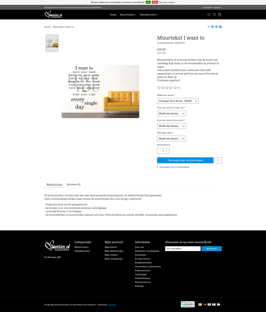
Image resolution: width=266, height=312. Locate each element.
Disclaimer (140, 255)
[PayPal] (214, 304)
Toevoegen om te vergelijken (174, 167)
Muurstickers (82, 247)
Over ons (139, 247)
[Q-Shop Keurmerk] (188, 306)
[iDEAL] (200, 304)
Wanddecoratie (82, 251)
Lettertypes (141, 274)
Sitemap (139, 286)
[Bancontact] (218, 304)
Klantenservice (143, 282)
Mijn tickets (111, 255)
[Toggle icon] (209, 14)
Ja (148, 2)
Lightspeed (111, 305)
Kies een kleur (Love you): (171, 120)
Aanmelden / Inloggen (212, 7)
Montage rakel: (165, 132)
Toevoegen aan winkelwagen (185, 160)
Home (113, 14)
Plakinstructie (142, 270)
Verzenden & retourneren (148, 266)
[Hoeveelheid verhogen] (166, 151)
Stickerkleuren (143, 278)
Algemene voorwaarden (147, 251)
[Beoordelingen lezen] (167, 88)
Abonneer (211, 248)
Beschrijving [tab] (54, 184)
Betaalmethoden (143, 262)
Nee (155, 2)
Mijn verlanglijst (113, 258)
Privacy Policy (142, 258)
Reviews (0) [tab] (74, 184)
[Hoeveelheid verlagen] (160, 151)
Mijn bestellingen (114, 251)
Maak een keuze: (166, 95)
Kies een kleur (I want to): (171, 107)
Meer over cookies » (167, 2)
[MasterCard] (205, 304)
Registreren (111, 247)
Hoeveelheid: (164, 144)
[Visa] (209, 304)
